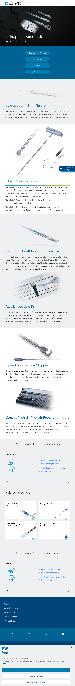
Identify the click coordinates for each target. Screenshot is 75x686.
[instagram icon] (29, 634)
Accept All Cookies (36, 670)
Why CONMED (9, 621)
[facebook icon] (12, 634)
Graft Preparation (37, 72)
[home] (13, 3)
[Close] (72, 647)
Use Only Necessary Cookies (36, 682)
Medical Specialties (11, 608)
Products (7, 604)
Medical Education (10, 612)
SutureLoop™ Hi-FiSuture (37, 52)
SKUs (8, 482)
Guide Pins (37, 65)
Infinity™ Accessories (37, 59)
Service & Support (10, 616)
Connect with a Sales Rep (68, 168)
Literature (9, 454)
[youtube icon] (62, 634)
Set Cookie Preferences (36, 676)
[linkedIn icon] (46, 634)
